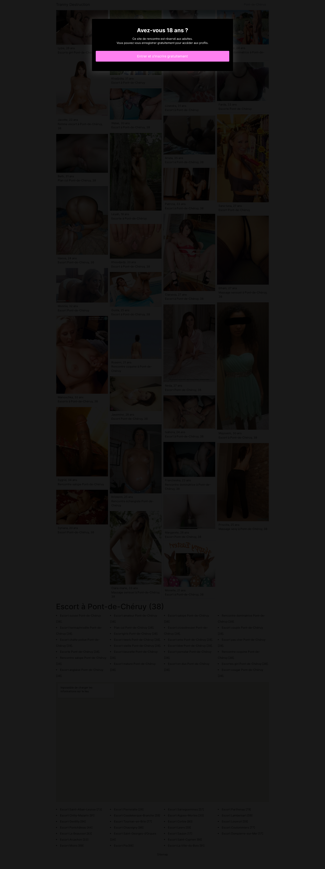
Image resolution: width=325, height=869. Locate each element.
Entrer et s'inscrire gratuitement (162, 56)
